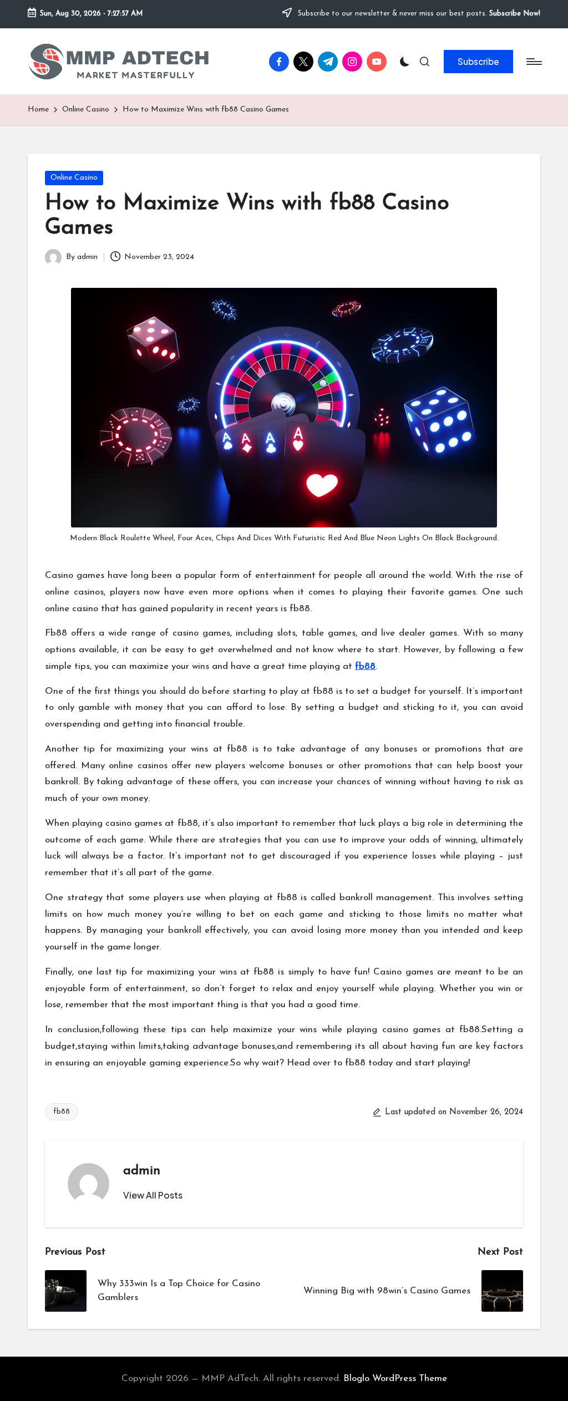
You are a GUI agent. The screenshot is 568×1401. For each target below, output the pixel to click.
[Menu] (533, 61)
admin (141, 1170)
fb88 (365, 666)
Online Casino (74, 178)
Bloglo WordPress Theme (395, 1378)
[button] (478, 61)
